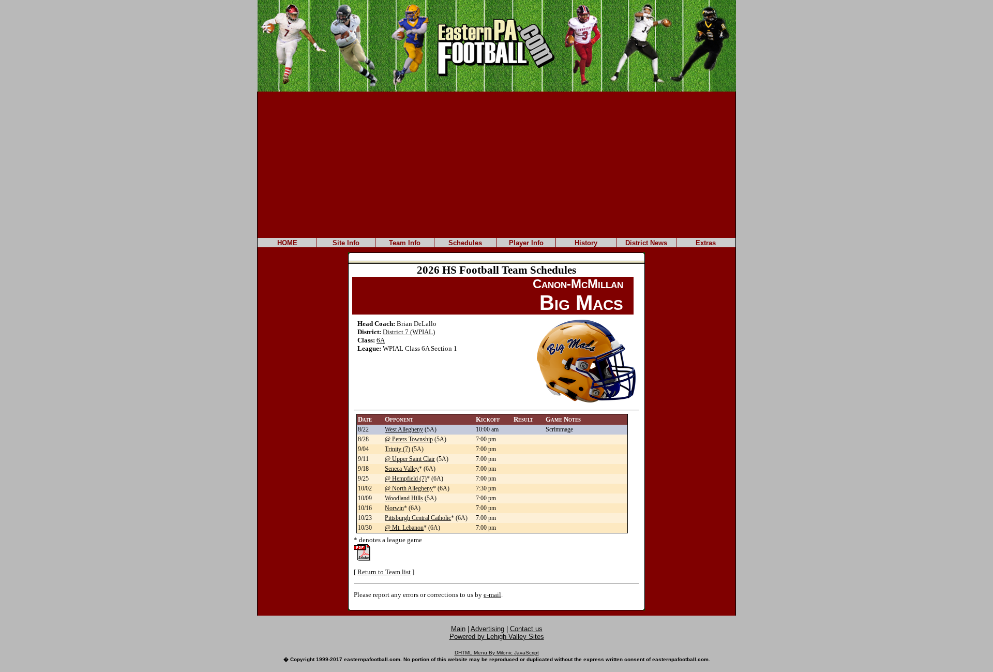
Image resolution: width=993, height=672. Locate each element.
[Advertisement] (496, 164)
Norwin (394, 508)
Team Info (404, 243)
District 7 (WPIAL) (409, 332)
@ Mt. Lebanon (404, 527)
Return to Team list (384, 572)
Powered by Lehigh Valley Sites (496, 636)
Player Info (526, 243)
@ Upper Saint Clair (410, 458)
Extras (706, 243)
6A (381, 340)
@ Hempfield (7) (406, 478)
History (586, 243)
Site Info (346, 243)
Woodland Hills (404, 498)
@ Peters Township (409, 439)
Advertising (487, 629)
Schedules (465, 243)
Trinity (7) (397, 449)
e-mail (492, 595)
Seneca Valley (402, 468)
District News (646, 243)
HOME (287, 243)
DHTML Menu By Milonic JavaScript (497, 652)
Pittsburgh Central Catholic (418, 517)
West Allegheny (404, 429)
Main (458, 629)
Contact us (526, 629)
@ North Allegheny (409, 488)
